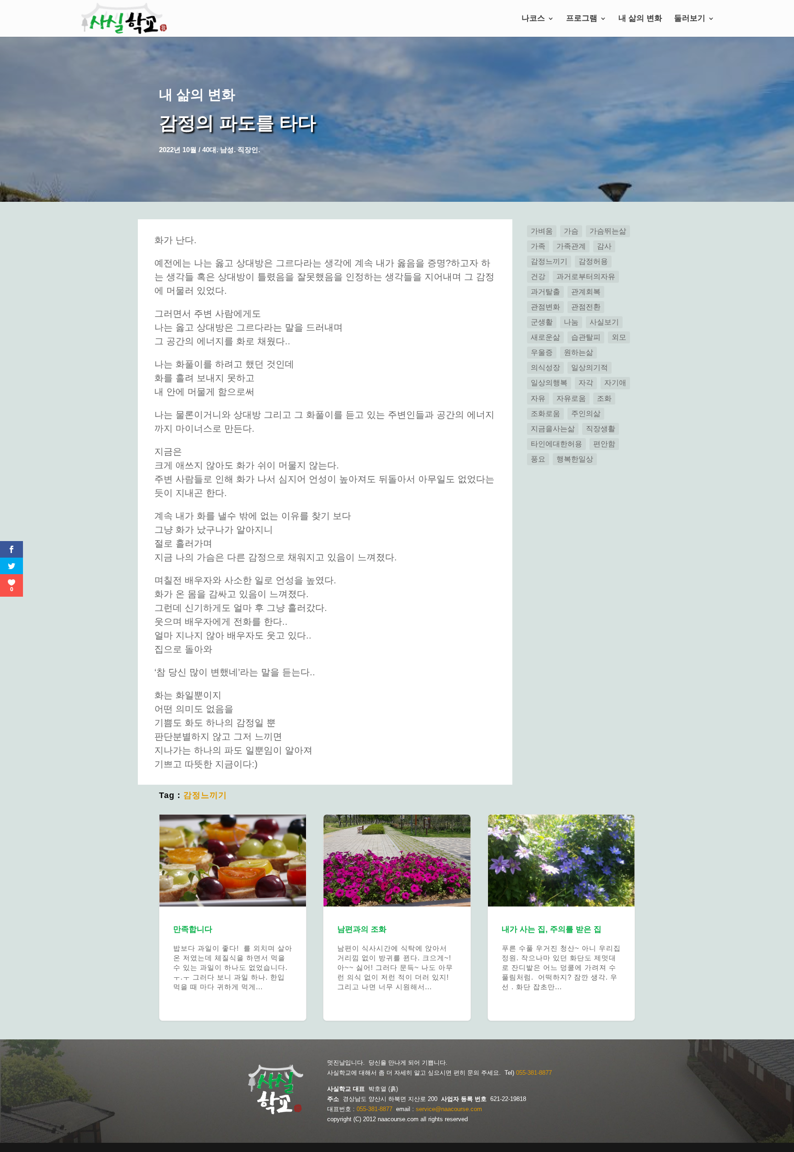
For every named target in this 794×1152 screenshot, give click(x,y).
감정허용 (593, 261)
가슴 (571, 231)
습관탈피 (586, 337)
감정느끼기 (205, 795)
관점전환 (586, 307)
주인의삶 (586, 413)
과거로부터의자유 (585, 276)
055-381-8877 (534, 1072)
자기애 (615, 383)
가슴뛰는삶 (608, 231)
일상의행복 (549, 383)
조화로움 (545, 413)
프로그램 (581, 19)
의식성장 (545, 367)
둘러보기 (689, 19)
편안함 (604, 444)
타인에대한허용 (556, 444)
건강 (538, 276)
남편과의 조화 (396, 918)
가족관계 (571, 246)
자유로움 (571, 398)
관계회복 (586, 292)
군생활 (542, 322)
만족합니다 (232, 918)
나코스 (533, 19)
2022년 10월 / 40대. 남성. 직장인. (209, 150)
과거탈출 (545, 292)
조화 (604, 398)
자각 (585, 383)
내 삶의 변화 (640, 19)
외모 (619, 337)
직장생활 (600, 429)
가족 (538, 246)
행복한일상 (574, 459)
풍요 (538, 459)
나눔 (571, 322)
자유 (538, 398)
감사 (604, 246)
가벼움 (542, 231)
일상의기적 (589, 367)
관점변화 (545, 307)
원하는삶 (578, 352)
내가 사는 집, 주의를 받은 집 (561, 918)
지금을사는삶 (553, 429)
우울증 (542, 352)
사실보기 (604, 322)
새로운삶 (545, 337)
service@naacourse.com (449, 1109)
